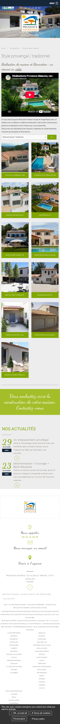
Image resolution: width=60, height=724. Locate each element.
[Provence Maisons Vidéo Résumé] (15, 157)
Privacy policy (38, 719)
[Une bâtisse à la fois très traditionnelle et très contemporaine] (15, 277)
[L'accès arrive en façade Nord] (45, 317)
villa (57, 614)
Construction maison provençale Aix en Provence (20, 623)
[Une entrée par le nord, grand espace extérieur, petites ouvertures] (45, 277)
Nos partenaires (43, 594)
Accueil (3, 48)
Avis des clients (27, 594)
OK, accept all (20, 713)
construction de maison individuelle (29, 614)
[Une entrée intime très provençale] (15, 317)
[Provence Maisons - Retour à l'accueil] (30, 506)
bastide (47, 614)
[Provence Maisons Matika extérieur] (15, 197)
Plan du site (9, 599)
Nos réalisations (14, 48)
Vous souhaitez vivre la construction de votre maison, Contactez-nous (30, 402)
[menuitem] (10, 594)
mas (53, 614)
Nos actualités (19, 428)
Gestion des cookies (38, 607)
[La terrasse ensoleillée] (15, 357)
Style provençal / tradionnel (31, 48)
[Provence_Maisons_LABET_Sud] (45, 237)
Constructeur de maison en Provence (16, 611)
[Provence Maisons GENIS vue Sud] (45, 157)
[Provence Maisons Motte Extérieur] (15, 237)
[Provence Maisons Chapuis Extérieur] (45, 197)
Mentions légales (10, 594)
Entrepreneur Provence (23, 627)
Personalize (19, 719)
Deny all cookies (41, 713)
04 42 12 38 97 (32, 8)
